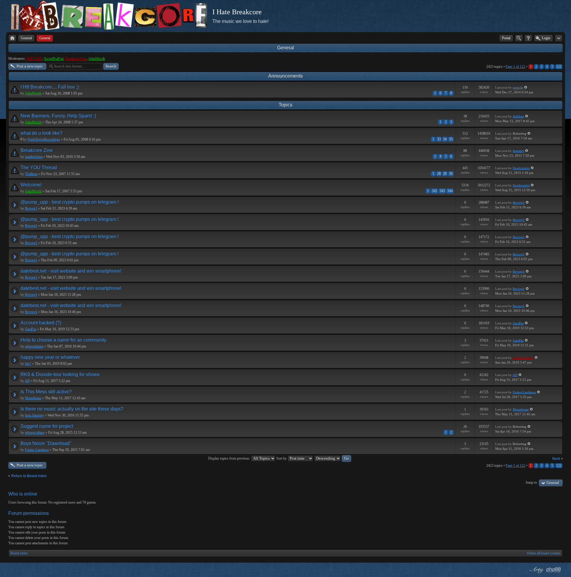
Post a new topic (30, 66)
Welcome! (31, 184)
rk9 (27, 381)
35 (451, 139)
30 (451, 174)
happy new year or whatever (50, 357)
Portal (506, 38)
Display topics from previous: (229, 458)
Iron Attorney (34, 415)
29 (445, 174)
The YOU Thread (39, 167)
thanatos (518, 150)
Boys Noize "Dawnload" (46, 443)
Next (556, 458)
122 (558, 67)
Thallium (31, 174)
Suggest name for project (47, 426)
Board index (19, 553)
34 (445, 139)
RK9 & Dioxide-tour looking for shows (60, 374)
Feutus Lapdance (524, 392)
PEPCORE (34, 58)
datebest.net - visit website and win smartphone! (71, 270)
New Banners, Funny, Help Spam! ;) (58, 115)
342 (434, 191)
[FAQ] (528, 38)
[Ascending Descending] (332, 458)
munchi (518, 87)
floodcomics (521, 168)
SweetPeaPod (53, 58)
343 (442, 191)
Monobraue (33, 398)
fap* (28, 363)
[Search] (519, 38)
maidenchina (34, 157)
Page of (515, 67)
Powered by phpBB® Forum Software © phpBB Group (554, 570)
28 (439, 174)
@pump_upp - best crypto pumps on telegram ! (70, 202)
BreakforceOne (76, 58)
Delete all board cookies (544, 553)
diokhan (518, 116)
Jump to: (531, 482)
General (285, 47)
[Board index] (12, 38)
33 (439, 139)
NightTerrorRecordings (43, 139)
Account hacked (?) (41, 322)
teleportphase (34, 346)
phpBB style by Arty (536, 570)
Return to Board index (29, 476)
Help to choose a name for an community (63, 339)
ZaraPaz (30, 329)
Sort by (282, 458)
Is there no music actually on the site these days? (72, 408)
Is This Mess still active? (46, 391)
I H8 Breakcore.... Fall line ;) (50, 86)
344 (450, 191)
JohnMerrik (96, 58)
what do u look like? (41, 133)
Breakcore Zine (37, 150)
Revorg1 (31, 208)
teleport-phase (35, 432)
